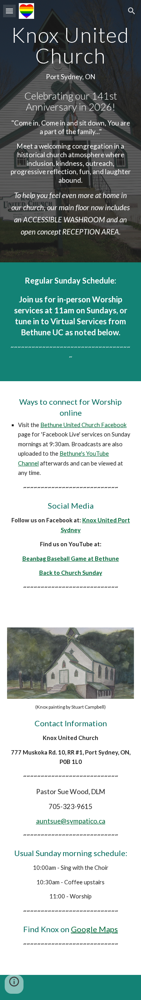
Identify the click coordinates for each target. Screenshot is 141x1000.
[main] (70, 131)
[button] (9, 11)
